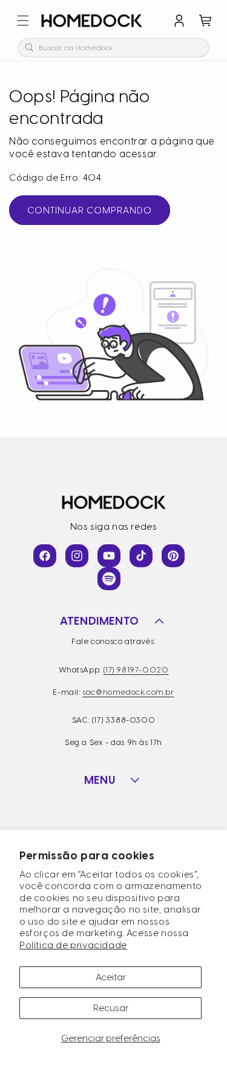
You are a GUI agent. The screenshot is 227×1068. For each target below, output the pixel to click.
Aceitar (111, 977)
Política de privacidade (73, 945)
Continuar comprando (89, 210)
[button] (23, 20)
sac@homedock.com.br (128, 692)
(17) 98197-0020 (136, 669)
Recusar (110, 1008)
